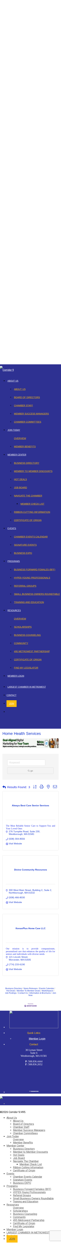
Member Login (15, 676)
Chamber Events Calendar (31, 536)
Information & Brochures (40, 993)
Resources (14, 610)
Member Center (16, 455)
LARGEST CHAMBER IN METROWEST (26, 687)
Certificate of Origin (27, 520)
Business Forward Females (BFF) (34, 569)
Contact (11, 695)
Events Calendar (46, 988)
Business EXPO (23, 553)
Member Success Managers (31, 413)
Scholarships (23, 627)
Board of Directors (27, 397)
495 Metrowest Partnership (32, 651)
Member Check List (32, 504)
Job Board (20, 487)
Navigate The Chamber (28, 495)
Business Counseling (27, 635)
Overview (20, 438)
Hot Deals (20, 479)
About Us (12, 381)
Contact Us (23, 993)
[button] (4, 787)
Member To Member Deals (28, 991)
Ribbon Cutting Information (32, 512)
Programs (13, 561)
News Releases (31, 988)
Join (11, 703)
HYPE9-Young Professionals (32, 577)
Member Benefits (25, 446)
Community (21, 643)
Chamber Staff (23, 405)
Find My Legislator (26, 667)
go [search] (31, 770)
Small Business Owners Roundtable (37, 594)
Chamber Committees (27, 422)
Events (11, 528)
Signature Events (25, 545)
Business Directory (26, 463)
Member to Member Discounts (33, 471)
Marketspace (47, 991)
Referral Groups (25, 586)
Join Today (13, 430)
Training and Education (29, 602)
